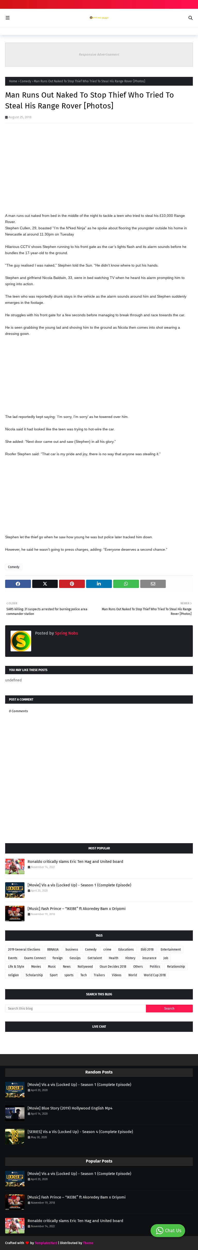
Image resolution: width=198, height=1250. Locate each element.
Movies (36, 966)
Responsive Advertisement (99, 54)
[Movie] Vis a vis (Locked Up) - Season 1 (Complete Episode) (79, 885)
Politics (155, 966)
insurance (149, 958)
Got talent (95, 958)
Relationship (176, 966)
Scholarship (34, 975)
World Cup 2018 (155, 975)
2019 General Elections (24, 949)
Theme (88, 1243)
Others (138, 966)
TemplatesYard (46, 1243)
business (71, 949)
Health (113, 958)
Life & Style (16, 966)
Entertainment (171, 949)
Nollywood (85, 966)
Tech (83, 975)
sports (68, 975)
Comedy (25, 81)
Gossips (75, 958)
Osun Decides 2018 (113, 966)
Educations (126, 949)
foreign (58, 958)
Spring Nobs (66, 633)
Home (13, 81)
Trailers (99, 975)
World (132, 975)
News (67, 966)
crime (107, 949)
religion (13, 975)
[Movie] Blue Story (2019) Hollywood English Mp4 (70, 1108)
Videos (116, 975)
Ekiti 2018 (147, 949)
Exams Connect (35, 958)
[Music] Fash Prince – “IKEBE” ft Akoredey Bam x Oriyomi (77, 908)
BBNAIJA (53, 949)
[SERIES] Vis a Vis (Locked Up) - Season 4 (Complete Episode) (80, 1131)
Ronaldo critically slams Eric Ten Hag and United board (75, 861)
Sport (53, 975)
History (130, 958)
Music (52, 966)
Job (165, 958)
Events (12, 958)
